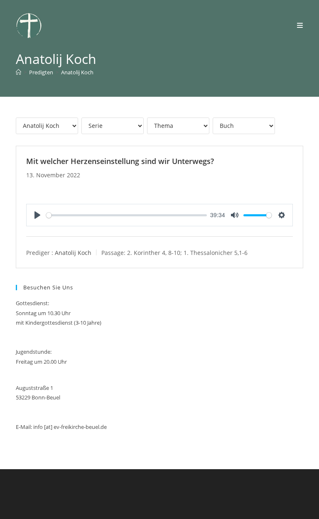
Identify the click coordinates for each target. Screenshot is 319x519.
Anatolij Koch (77, 72)
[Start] (18, 72)
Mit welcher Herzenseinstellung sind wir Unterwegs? (120, 161)
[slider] (126, 215)
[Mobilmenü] (300, 25)
